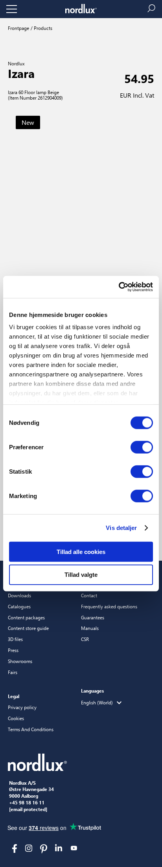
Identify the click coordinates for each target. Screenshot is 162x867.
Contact (89, 595)
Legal (13, 696)
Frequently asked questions (109, 606)
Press (13, 650)
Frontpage (18, 28)
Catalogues (19, 606)
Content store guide (28, 628)
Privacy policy (22, 707)
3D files (15, 639)
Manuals (90, 628)
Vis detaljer (121, 527)
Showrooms (20, 661)
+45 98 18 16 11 (26, 803)
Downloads (19, 595)
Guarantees (92, 617)
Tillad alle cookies (81, 551)
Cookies (16, 718)
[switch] (142, 447)
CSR (85, 639)
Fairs (12, 672)
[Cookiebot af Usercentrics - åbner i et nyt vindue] (118, 287)
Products (42, 28)
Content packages (26, 617)
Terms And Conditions (30, 729)
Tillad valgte (81, 574)
